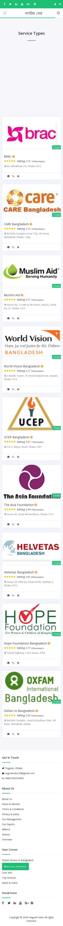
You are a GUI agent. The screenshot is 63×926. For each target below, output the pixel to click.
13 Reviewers (37, 161)
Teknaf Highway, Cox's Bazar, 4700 (25, 652)
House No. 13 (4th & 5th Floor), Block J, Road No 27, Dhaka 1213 (30, 306)
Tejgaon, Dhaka (13, 768)
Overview (7, 839)
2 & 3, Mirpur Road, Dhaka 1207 (24, 446)
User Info (7, 872)
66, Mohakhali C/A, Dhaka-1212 (23, 166)
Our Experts (8, 824)
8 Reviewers (37, 577)
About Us (7, 799)
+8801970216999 (14, 778)
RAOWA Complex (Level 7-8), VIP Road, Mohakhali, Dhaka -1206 (26, 235)
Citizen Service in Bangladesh (18, 860)
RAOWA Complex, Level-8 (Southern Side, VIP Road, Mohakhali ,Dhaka (30, 722)
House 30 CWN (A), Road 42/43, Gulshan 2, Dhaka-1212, (29, 583)
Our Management (11, 819)
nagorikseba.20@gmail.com (20, 773)
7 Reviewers (37, 442)
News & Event (9, 882)
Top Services (9, 877)
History (6, 834)
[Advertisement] (31, 79)
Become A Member (16, 866)
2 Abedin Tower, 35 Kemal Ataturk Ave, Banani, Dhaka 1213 (31, 377)
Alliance (6, 829)
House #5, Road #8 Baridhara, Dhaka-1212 (30, 514)
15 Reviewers (37, 229)
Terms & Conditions (13, 809)
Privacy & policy (10, 814)
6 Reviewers (37, 371)
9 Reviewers (37, 300)
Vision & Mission (11, 804)
